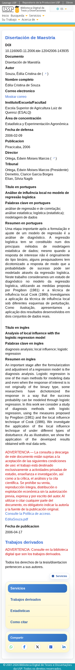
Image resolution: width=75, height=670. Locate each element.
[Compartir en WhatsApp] (11, 647)
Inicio (5, 15)
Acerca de (28, 19)
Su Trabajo (9, 19)
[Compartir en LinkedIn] (64, 647)
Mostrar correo (15, 96)
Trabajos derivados (25, 599)
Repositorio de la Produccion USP (41, 2)
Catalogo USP (9, 2)
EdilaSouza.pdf (16, 519)
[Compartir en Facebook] (24, 647)
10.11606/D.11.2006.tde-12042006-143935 (37, 51)
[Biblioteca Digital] (17, 9)
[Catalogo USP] (45, 73)
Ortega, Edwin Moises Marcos (27, 158)
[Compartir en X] (37, 647)
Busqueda (17, 15)
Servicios (35, 15)
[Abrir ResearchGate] (51, 647)
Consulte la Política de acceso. (28, 513)
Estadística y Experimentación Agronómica (36, 124)
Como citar (19, 622)
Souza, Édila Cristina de (23, 74)
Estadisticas (20, 611)
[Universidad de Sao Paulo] (8, 9)
